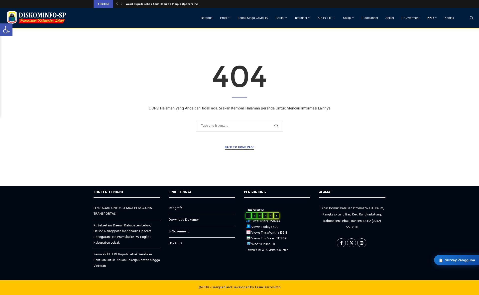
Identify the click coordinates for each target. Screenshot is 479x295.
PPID (430, 18)
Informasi (300, 18)
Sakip (347, 18)
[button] (117, 4)
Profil (223, 18)
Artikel (389, 18)
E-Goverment (410, 18)
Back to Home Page (239, 147)
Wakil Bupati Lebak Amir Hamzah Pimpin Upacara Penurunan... (169, 4)
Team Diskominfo (268, 287)
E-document (369, 18)
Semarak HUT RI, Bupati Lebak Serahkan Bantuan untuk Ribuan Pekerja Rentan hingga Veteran (127, 260)
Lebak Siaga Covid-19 (253, 18)
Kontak (449, 18)
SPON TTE (325, 18)
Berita (280, 18)
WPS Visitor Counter (275, 250)
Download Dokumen (184, 220)
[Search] (471, 18)
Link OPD (175, 243)
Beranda (207, 18)
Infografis (175, 208)
